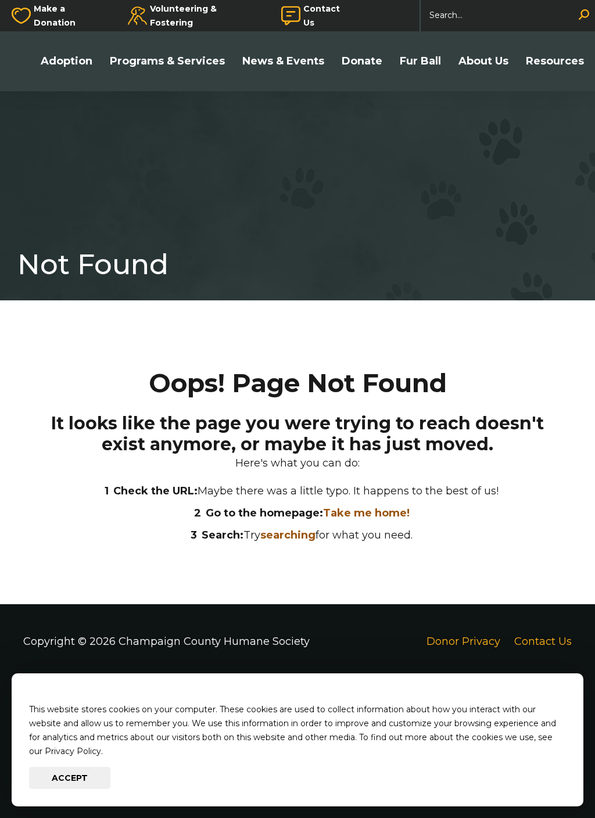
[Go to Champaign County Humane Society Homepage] (23, 61)
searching (288, 535)
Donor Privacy (463, 641)
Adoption (66, 61)
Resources (555, 61)
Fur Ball (420, 61)
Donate (362, 61)
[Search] (584, 15)
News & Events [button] (283, 61)
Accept (70, 778)
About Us (483, 61)
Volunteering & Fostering (183, 15)
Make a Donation (55, 15)
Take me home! (366, 513)
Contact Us (321, 15)
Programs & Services (167, 61)
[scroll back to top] (551, 774)
